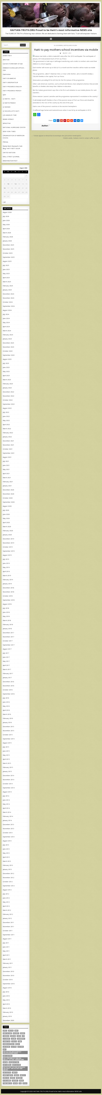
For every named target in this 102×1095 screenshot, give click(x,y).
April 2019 (6, 571)
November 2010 (8, 975)
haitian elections (14, 1062)
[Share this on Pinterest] (64, 120)
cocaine (13, 1039)
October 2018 (8, 596)
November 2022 (8, 396)
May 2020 (6, 518)
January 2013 (7, 869)
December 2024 (8, 294)
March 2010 (7, 1008)
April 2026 (6, 229)
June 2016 (6, 702)
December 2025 (8, 245)
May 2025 (6, 273)
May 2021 (6, 469)
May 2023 (6, 371)
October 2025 (8, 253)
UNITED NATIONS (9, 152)
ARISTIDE (6, 60)
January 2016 (7, 722)
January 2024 (7, 339)
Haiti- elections (7, 1056)
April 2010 (6, 1004)
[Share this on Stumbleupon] (71, 120)
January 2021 (7, 486)
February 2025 (8, 286)
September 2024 (9, 306)
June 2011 (6, 947)
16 (4, 188)
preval (21, 1081)
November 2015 (8, 731)
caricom (13, 1036)
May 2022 (6, 420)
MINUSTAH (7, 123)
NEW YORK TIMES (9, 131)
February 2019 (8, 580)
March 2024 (7, 331)
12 (15, 184)
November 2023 (8, 347)
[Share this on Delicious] (81, 120)
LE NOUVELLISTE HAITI (11, 111)
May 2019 (6, 567)
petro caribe (6, 1081)
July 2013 (6, 845)
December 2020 (8, 490)
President (15, 1081)
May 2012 (6, 902)
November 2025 (8, 249)
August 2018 (7, 604)
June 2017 (6, 657)
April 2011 (6, 955)
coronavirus (21, 1039)
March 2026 (7, 233)
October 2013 (8, 833)
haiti (4, 1049)
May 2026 (6, 224)
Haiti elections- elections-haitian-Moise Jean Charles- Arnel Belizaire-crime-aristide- (14, 1068)
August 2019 (7, 555)
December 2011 (8, 922)
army (16, 1031)
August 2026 (7, 212)
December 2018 (8, 588)
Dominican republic (8, 1044)
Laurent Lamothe (8, 1075)
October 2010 (8, 980)
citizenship (6, 1039)
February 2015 (8, 767)
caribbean (6, 1036)
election (13, 1047)
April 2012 (6, 906)
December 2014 (8, 775)
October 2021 (8, 449)
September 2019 (9, 551)
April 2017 (6, 665)
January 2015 (7, 771)
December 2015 (8, 726)
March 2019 (7, 575)
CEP (23, 1036)
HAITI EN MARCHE (9, 78)
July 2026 (6, 216)
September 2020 (9, 502)
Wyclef (25, 1083)
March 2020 (7, 526)
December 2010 (8, 971)
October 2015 (8, 735)
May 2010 (6, 1000)
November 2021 (8, 445)
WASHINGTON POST (10, 161)
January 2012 (7, 918)
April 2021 (6, 473)
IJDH (4, 95)
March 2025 (7, 282)
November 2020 (8, 494)
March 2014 (7, 812)
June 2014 (6, 800)
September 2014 (9, 788)
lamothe (14, 1072)
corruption (6, 1041)
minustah (5, 1078)
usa (20, 1083)
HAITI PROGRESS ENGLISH (12, 87)
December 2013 (8, 824)
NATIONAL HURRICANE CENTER (14, 127)
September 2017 (9, 645)
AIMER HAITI (7, 56)
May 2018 (6, 616)
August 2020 (7, 506)
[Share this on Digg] (75, 120)
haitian (5, 1062)
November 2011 (8, 926)
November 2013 (8, 829)
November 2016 (8, 686)
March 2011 (7, 959)
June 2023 (6, 367)
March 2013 (7, 861)
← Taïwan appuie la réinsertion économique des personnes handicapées (56, 136)
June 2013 (6, 849)
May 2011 (6, 951)
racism (15, 1083)
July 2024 (6, 314)
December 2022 (8, 392)
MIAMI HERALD (8, 119)
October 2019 (8, 547)
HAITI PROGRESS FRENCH (12, 91)
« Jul (4, 202)
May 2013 (6, 853)
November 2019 (8, 543)
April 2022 (6, 424)
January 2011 (7, 967)
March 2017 (7, 669)
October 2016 (8, 690)
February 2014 (8, 816)
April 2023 (6, 375)
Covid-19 (14, 1041)
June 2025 (6, 269)
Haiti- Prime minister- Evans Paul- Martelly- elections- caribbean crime (13, 1058)
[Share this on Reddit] (68, 120)
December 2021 (8, 441)
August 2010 (7, 988)
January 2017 (7, 678)
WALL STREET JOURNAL (11, 157)
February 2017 (8, 673)
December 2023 (8, 343)
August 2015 (7, 743)
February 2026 (8, 237)
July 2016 (6, 698)
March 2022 (7, 429)
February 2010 (8, 1012)
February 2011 (8, 963)
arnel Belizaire (7, 1033)
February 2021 (8, 482)
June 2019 (6, 563)
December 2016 (8, 682)
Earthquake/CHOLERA (70, 45)
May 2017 (6, 661)
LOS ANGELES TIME (10, 115)
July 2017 (6, 653)
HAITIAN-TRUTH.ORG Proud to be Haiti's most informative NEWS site (51, 30)
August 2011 (7, 939)
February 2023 (8, 384)
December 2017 (8, 633)
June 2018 (6, 612)
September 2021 (9, 453)
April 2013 (6, 857)
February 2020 (8, 531)
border (23, 1033)
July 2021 (6, 461)
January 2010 (7, 1016)
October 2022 (8, 400)
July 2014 (6, 796)
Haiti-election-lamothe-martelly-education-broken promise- (12, 1052)
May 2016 (6, 706)
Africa (5, 1031)
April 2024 (6, 327)
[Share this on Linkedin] (78, 120)
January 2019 (7, 584)
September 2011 (9, 935)
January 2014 (7, 820)
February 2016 (8, 718)
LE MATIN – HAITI (9, 99)
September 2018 (9, 600)
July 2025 (6, 265)
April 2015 (6, 759)
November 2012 (8, 877)
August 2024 (7, 310)
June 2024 (6, 318)
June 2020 (6, 514)
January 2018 (7, 629)
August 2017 (7, 649)
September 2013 (9, 837)
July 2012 (6, 894)
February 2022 (8, 433)
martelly (22, 1075)
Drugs (17, 1044)
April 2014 (6, 808)
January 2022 (7, 437)
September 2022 (9, 404)
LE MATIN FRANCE (9, 103)
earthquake (6, 1047)
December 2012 (8, 873)
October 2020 (8, 498)
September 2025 (9, 257)
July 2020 (6, 510)
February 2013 (8, 865)
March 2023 (7, 380)
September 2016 (9, 694)
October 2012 (8, 882)
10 (8, 184)
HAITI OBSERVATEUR (10, 82)
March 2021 (7, 478)
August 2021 (7, 457)
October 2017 (8, 641)
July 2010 (6, 992)
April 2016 (6, 710)
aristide (11, 1031)
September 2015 (9, 739)
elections (20, 1047)
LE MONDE (6, 107)
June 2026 (6, 220)
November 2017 (8, 637)
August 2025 (7, 261)
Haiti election (16, 1065)
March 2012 (7, 910)
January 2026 (7, 241)
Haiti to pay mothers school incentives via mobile (66, 49)
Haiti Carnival (7, 1065)
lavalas (16, 1075)
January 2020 (7, 535)
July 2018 (6, 608)
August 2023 (7, 359)
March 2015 (7, 763)
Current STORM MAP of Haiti (13, 64)
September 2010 (9, 984)
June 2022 (6, 416)
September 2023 (9, 355)
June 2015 (6, 751)
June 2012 (6, 898)
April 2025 (6, 278)
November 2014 (8, 780)
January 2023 (7, 388)
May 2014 (6, 804)
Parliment (19, 1078)
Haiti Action (7, 74)
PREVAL (5, 142)
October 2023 (8, 351)
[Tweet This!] (54, 120)
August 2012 (7, 890)
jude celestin (6, 1072)
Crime (19, 1041)
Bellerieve (16, 1033)
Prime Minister (7, 1083)
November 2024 (8, 298)
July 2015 (6, 747)
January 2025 (7, 290)
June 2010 (6, 996)
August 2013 (7, 841)
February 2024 (8, 335)
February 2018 (8, 624)
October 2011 (8, 931)
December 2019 (8, 539)
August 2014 (7, 792)
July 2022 (6, 412)
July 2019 (6, 559)
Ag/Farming (59, 45)
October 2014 (8, 784)
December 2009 (8, 1020)
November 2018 (8, 592)
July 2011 (6, 943)
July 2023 (6, 363)
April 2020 (6, 522)
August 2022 (7, 408)
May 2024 (6, 322)
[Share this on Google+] (61, 120)
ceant (18, 1036)
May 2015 (6, 755)
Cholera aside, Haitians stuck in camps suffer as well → (82, 138)
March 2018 (7, 620)
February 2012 (8, 914)
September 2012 (9, 886)
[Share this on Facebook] (58, 120)
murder (12, 1078)
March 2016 (7, 714)
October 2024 (8, 302)
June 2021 (6, 465)
